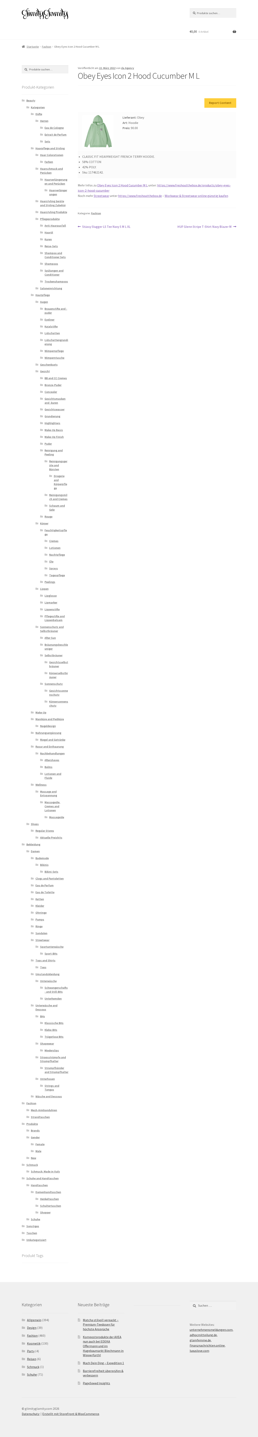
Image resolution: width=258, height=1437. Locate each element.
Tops (43, 967)
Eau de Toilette (44, 892)
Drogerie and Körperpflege (60, 482)
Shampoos (51, 264)
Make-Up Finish (54, 437)
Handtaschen (39, 1185)
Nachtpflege (57, 554)
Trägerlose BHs (54, 1037)
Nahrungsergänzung (48, 733)
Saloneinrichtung (51, 288)
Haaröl (49, 232)
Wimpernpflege (54, 351)
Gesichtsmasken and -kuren (55, 401)
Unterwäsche (48, 981)
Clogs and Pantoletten (49, 878)
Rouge (48, 516)
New (33, 1158)
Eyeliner (49, 319)
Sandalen (41, 933)
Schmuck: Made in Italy (45, 1171)
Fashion (46, 46)
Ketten (39, 899)
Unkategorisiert (36, 1240)
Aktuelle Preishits (51, 837)
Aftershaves (52, 760)
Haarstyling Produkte (53, 212)
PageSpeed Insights (96, 1383)
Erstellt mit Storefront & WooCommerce (70, 1414)
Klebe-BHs (51, 1030)
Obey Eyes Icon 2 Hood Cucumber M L (122, 185)
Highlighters (52, 423)
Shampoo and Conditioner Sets (55, 255)
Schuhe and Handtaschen (42, 1178)
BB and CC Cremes (56, 378)
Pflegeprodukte (50, 219)
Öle (51, 561)
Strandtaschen (40, 1117)
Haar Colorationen (51, 155)
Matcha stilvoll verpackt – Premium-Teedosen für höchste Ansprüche (101, 1324)
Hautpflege (42, 295)
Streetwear (101, 196)
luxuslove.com (199, 1351)
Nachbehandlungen (52, 753)
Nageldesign (48, 726)
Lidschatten (52, 333)
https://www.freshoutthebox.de (140, 196)
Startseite (33, 46)
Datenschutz (31, 1414)
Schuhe (35, 1219)
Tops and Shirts (45, 960)
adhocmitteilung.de (203, 1335)
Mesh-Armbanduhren (44, 1110)
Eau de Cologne (54, 128)
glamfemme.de (200, 1340)
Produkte (32, 1124)
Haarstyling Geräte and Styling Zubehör (53, 203)
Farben (49, 162)
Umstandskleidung (47, 974)
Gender (35, 1137)
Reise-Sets (51, 246)
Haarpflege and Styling (50, 148)
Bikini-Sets (51, 871)
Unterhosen (47, 1079)
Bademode (42, 858)
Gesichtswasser (54, 409)
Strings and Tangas (52, 1088)
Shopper (45, 1212)
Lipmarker (51, 602)
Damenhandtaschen (48, 1192)
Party (30, 1351)
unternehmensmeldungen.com (211, 1330)
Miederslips (52, 1050)
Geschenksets (49, 364)
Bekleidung (33, 844)
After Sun (50, 638)
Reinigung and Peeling (54, 452)
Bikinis (44, 865)
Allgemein (34, 1320)
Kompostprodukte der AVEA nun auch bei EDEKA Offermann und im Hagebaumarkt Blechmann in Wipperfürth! (103, 1346)
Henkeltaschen (49, 1199)
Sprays (53, 568)
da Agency (127, 68)
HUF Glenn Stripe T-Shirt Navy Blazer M (204, 226)
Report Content (220, 103)
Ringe (39, 926)
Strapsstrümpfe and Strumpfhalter (53, 1059)
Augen (44, 302)
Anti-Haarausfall (55, 225)
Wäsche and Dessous (48, 1096)
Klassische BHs (54, 1023)
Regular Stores (44, 830)
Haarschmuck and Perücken (51, 171)
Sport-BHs (51, 953)
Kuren (48, 239)
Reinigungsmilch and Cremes (58, 497)
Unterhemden (53, 998)
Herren (44, 121)
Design (31, 1328)
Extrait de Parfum (56, 134)
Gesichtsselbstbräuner (58, 664)
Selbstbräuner (53, 655)
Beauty (30, 100)
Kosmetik (34, 1343)
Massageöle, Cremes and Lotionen (52, 806)
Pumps (39, 919)
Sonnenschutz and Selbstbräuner (52, 629)
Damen (35, 851)
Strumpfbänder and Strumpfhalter (56, 1070)
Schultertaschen (50, 1206)
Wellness (41, 784)
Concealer (51, 392)
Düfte (38, 114)
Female (40, 1144)
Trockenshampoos (56, 281)
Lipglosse (51, 595)
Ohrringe (41, 912)
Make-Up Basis (54, 430)
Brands (35, 1130)
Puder (48, 444)
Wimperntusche (54, 358)
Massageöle (56, 817)
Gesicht (45, 371)
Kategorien (38, 107)
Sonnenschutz (54, 684)
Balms (48, 767)
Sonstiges (32, 1226)
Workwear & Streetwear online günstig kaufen (196, 196)
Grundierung (52, 416)
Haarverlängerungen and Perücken (56, 181)
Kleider (39, 906)
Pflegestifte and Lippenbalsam (55, 618)
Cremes (53, 541)
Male (38, 1151)
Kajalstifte (51, 326)
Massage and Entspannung (48, 793)
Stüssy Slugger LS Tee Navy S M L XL (106, 226)
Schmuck (32, 1165)
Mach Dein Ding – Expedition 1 (103, 1363)
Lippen (44, 589)
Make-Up (40, 712)
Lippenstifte (52, 609)
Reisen (31, 1359)
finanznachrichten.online (207, 1345)
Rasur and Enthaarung (49, 746)
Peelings (50, 582)
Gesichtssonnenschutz (58, 693)
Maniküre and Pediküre (49, 719)
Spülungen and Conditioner (54, 272)
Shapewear (47, 1043)
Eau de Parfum (44, 885)
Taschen (31, 1233)
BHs (42, 1016)
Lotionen (54, 548)
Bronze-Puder (53, 385)
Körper (44, 523)
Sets (47, 141)
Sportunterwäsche (51, 947)
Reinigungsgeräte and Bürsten (58, 465)
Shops (35, 824)
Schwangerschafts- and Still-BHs (56, 990)
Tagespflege (57, 575)
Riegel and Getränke (52, 740)
